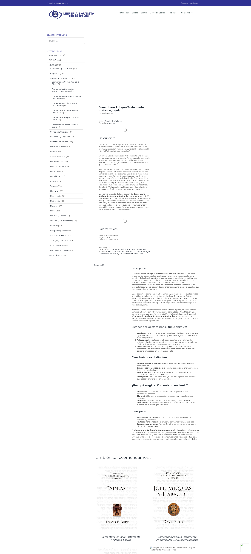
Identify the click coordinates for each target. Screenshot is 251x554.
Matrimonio (55, 196)
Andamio (111, 123)
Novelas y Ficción (58, 216)
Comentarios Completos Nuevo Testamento (66, 97)
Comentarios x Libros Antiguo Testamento (128, 249)
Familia (53, 151)
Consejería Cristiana (59, 132)
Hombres (54, 171)
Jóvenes (54, 186)
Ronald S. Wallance (113, 121)
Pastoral (54, 225)
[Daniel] (120, 64)
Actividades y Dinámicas (61, 68)
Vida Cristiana (56, 245)
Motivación (55, 201)
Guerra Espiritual (57, 156)
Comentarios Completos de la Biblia (65, 83)
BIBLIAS (52, 60)
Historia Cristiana (58, 166)
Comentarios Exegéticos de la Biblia (65, 118)
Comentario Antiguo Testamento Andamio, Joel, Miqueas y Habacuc (177, 538)
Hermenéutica (56, 161)
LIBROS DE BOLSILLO (59, 250)
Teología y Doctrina (59, 240)
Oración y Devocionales (61, 221)
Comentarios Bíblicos (60, 78)
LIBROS (52, 65)
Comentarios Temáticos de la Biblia (65, 126)
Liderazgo (54, 191)
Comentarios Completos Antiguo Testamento (63, 90)
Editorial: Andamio (116, 251)
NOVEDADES (55, 55)
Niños (52, 211)
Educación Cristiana (59, 142)
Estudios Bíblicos (58, 146)
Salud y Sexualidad (58, 235)
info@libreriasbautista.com (57, 3)
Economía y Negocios (60, 137)
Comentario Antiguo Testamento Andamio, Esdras (120, 538)
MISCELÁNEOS (55, 255)
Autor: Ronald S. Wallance (131, 254)
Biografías (54, 73)
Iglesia (53, 181)
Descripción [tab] (99, 265)
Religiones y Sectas (59, 230)
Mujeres (53, 206)
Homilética (55, 176)
